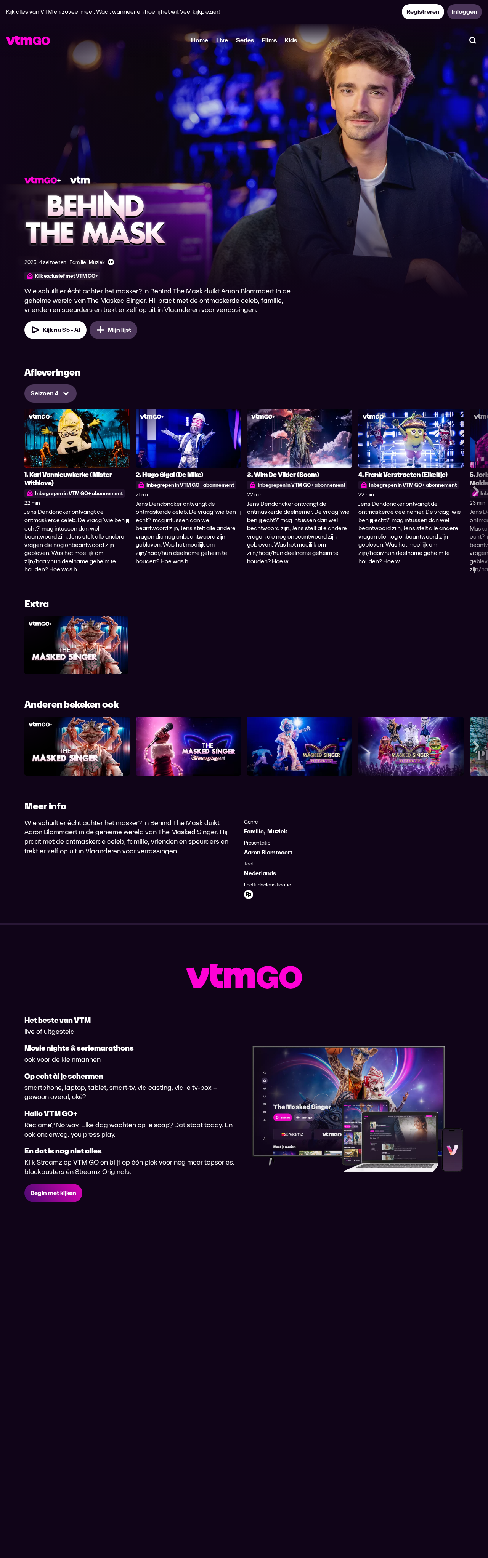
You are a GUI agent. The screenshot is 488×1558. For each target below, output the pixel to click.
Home (199, 40)
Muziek (277, 831)
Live (222, 40)
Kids (291, 40)
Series (245, 40)
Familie (254, 831)
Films (269, 40)
